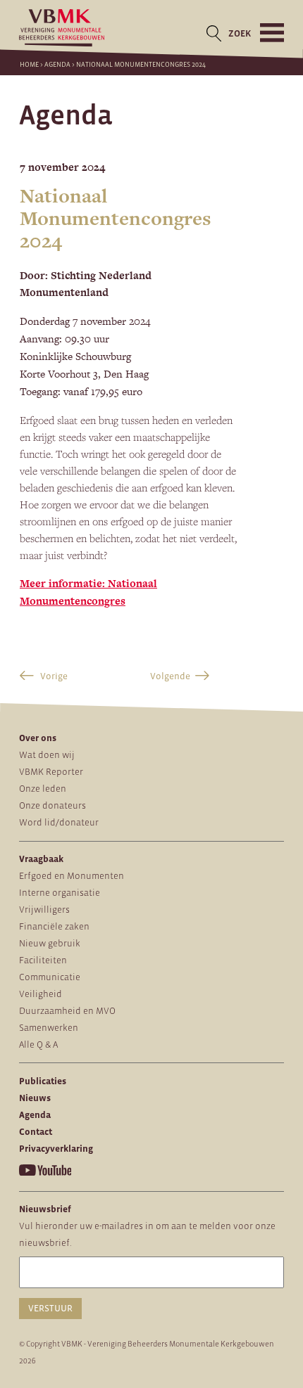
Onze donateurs (52, 805)
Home (29, 64)
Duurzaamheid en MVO (67, 1010)
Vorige (53, 676)
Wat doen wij (47, 755)
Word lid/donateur (59, 822)
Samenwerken (48, 1027)
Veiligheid (40, 994)
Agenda (57, 64)
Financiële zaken (54, 926)
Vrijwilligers (44, 909)
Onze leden (42, 788)
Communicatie (49, 977)
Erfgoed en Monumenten (71, 875)
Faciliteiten (43, 960)
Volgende (170, 676)
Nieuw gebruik (49, 943)
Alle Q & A (38, 1044)
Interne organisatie (59, 892)
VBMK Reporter (51, 771)
